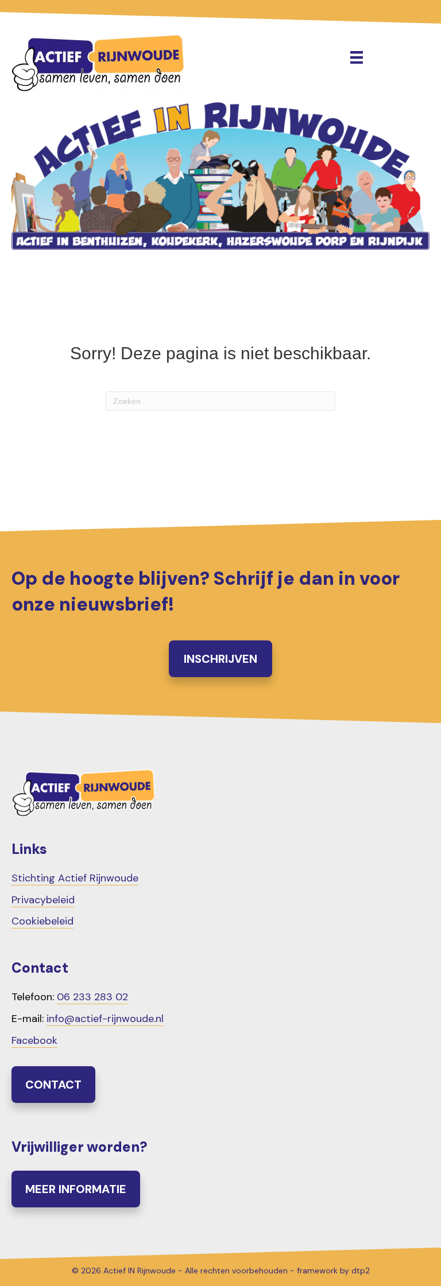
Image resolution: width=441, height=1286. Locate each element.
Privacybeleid (43, 900)
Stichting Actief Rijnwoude (74, 878)
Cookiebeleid (42, 921)
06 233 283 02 (92, 997)
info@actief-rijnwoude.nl (105, 1018)
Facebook (34, 1040)
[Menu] (356, 57)
